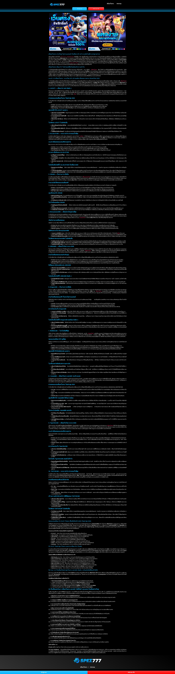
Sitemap (119, 3)
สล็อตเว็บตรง (110, 3)
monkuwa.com (70, 56)
